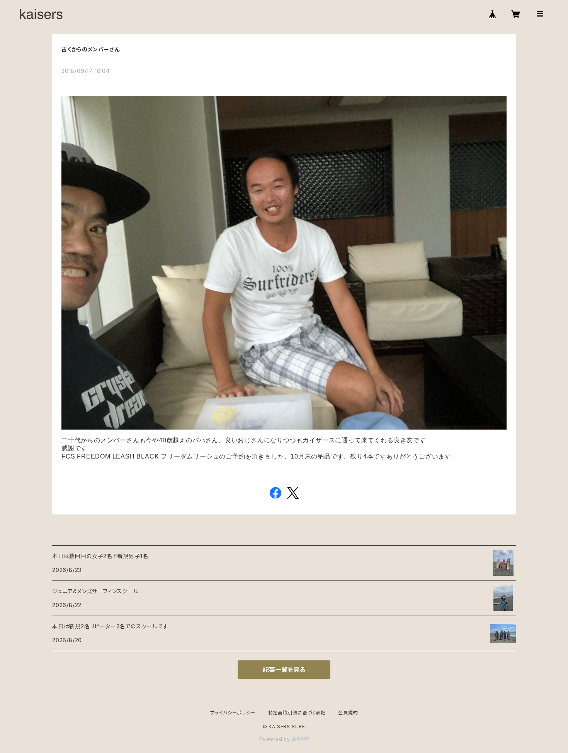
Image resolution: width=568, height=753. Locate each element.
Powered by (275, 739)
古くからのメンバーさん (90, 49)
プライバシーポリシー (233, 713)
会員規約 (348, 713)
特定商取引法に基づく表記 (297, 713)
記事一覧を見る (284, 669)
